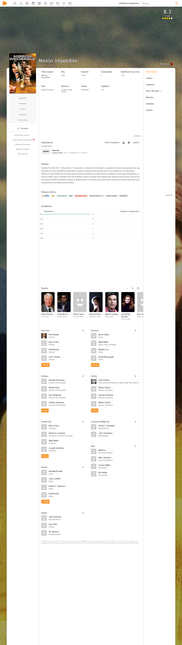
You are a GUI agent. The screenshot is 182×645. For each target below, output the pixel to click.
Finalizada (23, 115)
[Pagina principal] (5, 5)
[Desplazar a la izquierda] (127, 288)
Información (151, 72)
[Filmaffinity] (46, 197)
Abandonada (23, 120)
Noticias (149, 97)
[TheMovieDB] (62, 197)
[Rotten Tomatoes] (81, 197)
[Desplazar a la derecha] (132, 288)
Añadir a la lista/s (22, 149)
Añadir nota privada (22, 144)
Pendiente (23, 104)
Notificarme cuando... (23, 135)
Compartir (24, 128)
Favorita (23, 109)
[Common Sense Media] (97, 197)
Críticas (149, 110)
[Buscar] (177, 3)
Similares (150, 104)
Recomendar (23, 154)
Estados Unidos (47, 90)
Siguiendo (23, 98)
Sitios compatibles (112, 142)
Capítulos (150, 84)
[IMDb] (53, 197)
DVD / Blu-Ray (153, 91)
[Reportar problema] (123, 142)
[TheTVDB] (71, 197)
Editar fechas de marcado (24, 140)
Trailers (149, 78)
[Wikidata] (124, 197)
